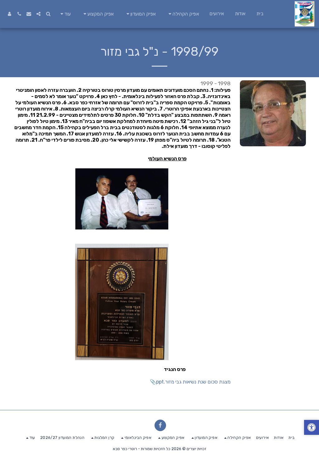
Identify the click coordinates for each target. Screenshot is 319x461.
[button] (183, 14)
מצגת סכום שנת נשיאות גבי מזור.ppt (193, 382)
